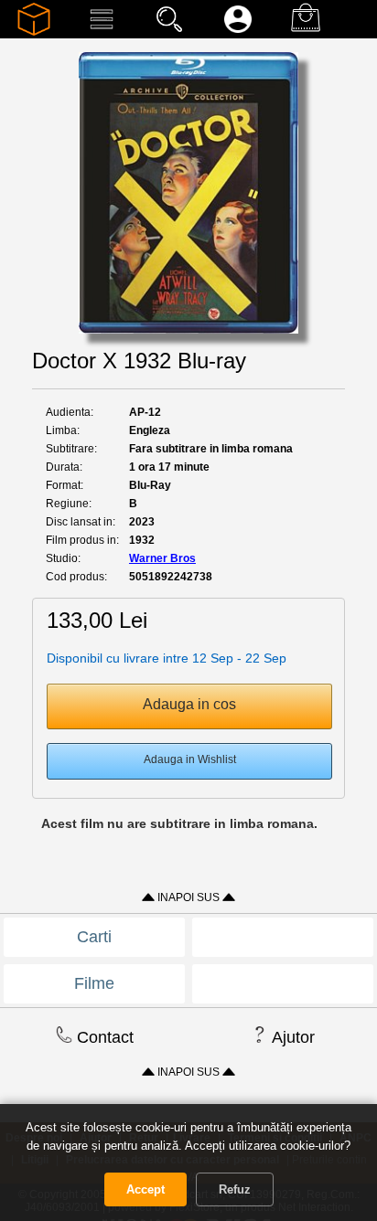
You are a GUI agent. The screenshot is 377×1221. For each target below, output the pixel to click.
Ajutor (291, 1037)
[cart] (305, 32)
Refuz (235, 1189)
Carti (94, 937)
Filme (94, 983)
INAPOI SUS (188, 897)
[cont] (237, 32)
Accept (145, 1189)
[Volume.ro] (33, 32)
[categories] (101, 32)
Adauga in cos (189, 704)
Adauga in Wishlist (190, 759)
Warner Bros (162, 558)
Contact (103, 1037)
